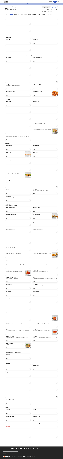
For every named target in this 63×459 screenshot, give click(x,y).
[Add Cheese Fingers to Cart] (56, 156)
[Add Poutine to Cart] (56, 376)
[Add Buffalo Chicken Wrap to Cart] (56, 256)
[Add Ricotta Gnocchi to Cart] (56, 274)
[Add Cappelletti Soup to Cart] (30, 112)
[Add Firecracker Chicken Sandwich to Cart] (56, 231)
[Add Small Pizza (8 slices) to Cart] (56, 68)
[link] (11, 14)
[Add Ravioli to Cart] (56, 267)
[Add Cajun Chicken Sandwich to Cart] (56, 218)
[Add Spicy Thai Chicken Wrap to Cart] (30, 249)
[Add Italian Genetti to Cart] (30, 413)
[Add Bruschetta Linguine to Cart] (56, 295)
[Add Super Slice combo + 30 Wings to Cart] (56, 95)
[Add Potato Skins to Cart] (56, 169)
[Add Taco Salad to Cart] (30, 139)
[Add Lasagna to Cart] (56, 281)
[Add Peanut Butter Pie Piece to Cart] (56, 420)
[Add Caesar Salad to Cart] (56, 118)
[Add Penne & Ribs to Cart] (30, 50)
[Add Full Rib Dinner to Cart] (56, 326)
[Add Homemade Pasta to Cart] (30, 267)
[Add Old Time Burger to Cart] (30, 243)
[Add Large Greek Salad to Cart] (30, 132)
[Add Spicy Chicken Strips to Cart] (30, 176)
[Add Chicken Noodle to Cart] (30, 105)
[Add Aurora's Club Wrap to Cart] (56, 249)
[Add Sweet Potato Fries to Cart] (56, 369)
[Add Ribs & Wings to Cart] (30, 319)
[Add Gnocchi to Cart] (30, 274)
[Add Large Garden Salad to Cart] (30, 118)
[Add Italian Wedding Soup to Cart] (56, 105)
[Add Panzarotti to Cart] (56, 24)
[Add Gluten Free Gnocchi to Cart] (30, 308)
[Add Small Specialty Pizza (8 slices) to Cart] (30, 68)
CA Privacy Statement (26, 456)
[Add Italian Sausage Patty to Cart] (30, 389)
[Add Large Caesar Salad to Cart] (30, 125)
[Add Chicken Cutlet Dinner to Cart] (30, 347)
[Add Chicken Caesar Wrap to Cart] (30, 256)
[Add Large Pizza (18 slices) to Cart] (30, 24)
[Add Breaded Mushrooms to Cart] (30, 149)
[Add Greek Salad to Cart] (56, 125)
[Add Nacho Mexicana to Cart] (30, 200)
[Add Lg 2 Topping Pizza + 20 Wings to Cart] (56, 88)
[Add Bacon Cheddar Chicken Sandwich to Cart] (30, 218)
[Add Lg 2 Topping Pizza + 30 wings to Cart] (30, 95)
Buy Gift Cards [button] (49, 1)
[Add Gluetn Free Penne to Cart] (56, 302)
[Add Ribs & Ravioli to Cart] (56, 319)
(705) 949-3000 (5, 450)
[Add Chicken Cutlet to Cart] (30, 396)
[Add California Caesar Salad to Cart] (56, 132)
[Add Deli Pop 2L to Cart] (30, 443)
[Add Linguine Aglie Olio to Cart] (30, 302)
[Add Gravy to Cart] (30, 376)
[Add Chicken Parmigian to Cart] (56, 333)
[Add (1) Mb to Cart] (30, 382)
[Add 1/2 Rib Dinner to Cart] (30, 326)
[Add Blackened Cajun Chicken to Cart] (30, 340)
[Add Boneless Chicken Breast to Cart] (30, 403)
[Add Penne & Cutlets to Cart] (56, 43)
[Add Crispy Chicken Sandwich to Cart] (56, 211)
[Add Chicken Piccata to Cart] (30, 333)
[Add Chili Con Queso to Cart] (30, 163)
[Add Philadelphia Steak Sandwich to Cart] (30, 231)
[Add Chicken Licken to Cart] (56, 193)
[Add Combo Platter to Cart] (56, 340)
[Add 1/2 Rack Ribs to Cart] (56, 389)
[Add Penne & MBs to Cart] (30, 43)
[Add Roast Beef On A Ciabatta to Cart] (56, 225)
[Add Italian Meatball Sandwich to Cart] (30, 225)
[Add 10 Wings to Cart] (30, 186)
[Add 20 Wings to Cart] (56, 186)
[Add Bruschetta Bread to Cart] (30, 156)
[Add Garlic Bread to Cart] (56, 163)
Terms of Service (13, 456)
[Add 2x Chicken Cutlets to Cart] (56, 396)
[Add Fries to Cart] (30, 369)
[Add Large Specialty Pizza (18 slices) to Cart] (56, 81)
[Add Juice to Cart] (30, 436)
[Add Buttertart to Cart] (56, 413)
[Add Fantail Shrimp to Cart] (30, 358)
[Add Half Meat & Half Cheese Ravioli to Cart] (30, 281)
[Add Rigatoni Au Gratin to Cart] (56, 288)
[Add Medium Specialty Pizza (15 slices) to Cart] (56, 74)
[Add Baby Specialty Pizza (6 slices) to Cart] (56, 61)
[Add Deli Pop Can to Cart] (56, 436)
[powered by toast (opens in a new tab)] (7, 456)
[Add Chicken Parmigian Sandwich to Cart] (30, 211)
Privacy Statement (19, 456)
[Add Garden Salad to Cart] (56, 112)
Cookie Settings (33, 456)
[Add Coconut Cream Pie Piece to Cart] (30, 420)
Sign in (58, 1)
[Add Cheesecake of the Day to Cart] (56, 427)
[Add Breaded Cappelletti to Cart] (56, 149)
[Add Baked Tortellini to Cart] (30, 295)
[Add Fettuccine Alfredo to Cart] (30, 288)
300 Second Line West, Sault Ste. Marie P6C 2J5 (10, 451)
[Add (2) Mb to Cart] (56, 382)
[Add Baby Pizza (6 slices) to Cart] (30, 61)
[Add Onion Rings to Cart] (30, 169)
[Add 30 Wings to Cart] (30, 193)
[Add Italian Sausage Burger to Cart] (56, 243)
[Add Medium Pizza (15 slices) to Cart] (30, 30)
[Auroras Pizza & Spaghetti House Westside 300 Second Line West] (5, 2)
